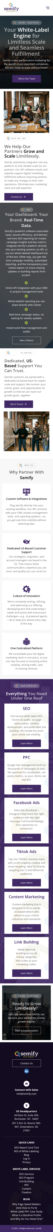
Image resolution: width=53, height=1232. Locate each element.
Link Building (26, 1181)
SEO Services (26, 1174)
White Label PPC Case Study (26, 1211)
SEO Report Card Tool (26, 1147)
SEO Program (26, 1177)
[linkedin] (26, 1071)
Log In (26, 1158)
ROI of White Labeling (26, 1151)
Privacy (26, 1162)
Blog (26, 1154)
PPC (26, 1185)
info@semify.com (26, 1093)
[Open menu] (48, 8)
